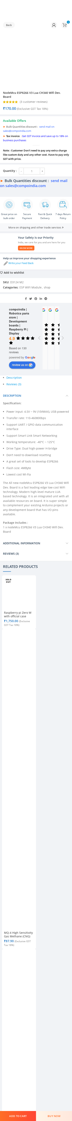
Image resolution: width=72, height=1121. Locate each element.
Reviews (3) (13, 384)
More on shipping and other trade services (34, 227)
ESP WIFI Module (30, 287)
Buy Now (54, 1116)
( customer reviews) (33, 102)
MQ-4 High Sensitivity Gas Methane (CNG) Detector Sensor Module (18, 938)
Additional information (21, 543)
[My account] (54, 25)
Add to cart (18, 1116)
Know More (26, 248)
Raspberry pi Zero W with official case (17, 614)
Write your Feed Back (21, 263)
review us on (20, 365)
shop (47, 287)
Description (14, 377)
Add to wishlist (14, 272)
